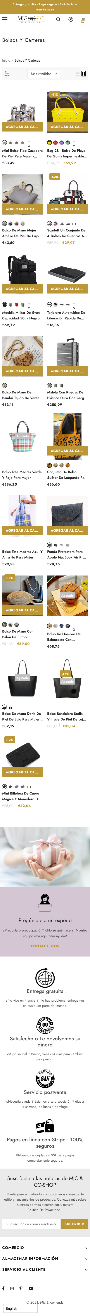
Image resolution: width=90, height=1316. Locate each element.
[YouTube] (32, 1288)
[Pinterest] (23, 1288)
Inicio (6, 60)
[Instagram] (14, 1288)
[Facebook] (6, 1288)
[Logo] (31, 19)
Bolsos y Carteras (27, 60)
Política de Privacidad (44, 1209)
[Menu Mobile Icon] (4, 19)
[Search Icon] (58, 19)
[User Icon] (71, 19)
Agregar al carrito (24, 126)
